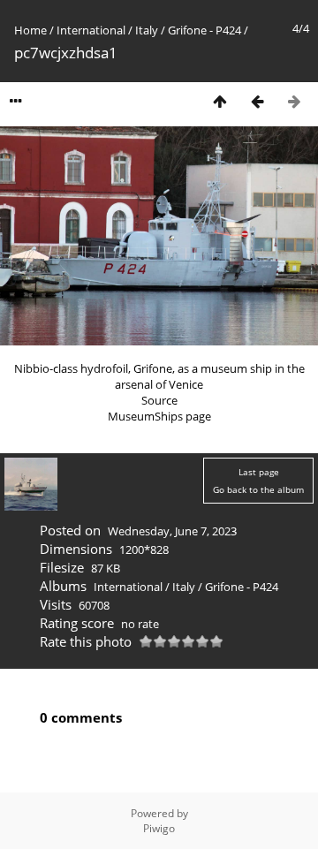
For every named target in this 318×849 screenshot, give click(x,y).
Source (159, 400)
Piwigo (159, 828)
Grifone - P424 (204, 30)
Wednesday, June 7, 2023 (172, 531)
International (91, 30)
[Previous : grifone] (257, 101)
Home (30, 30)
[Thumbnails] (219, 101)
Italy (146, 30)
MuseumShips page (159, 416)
